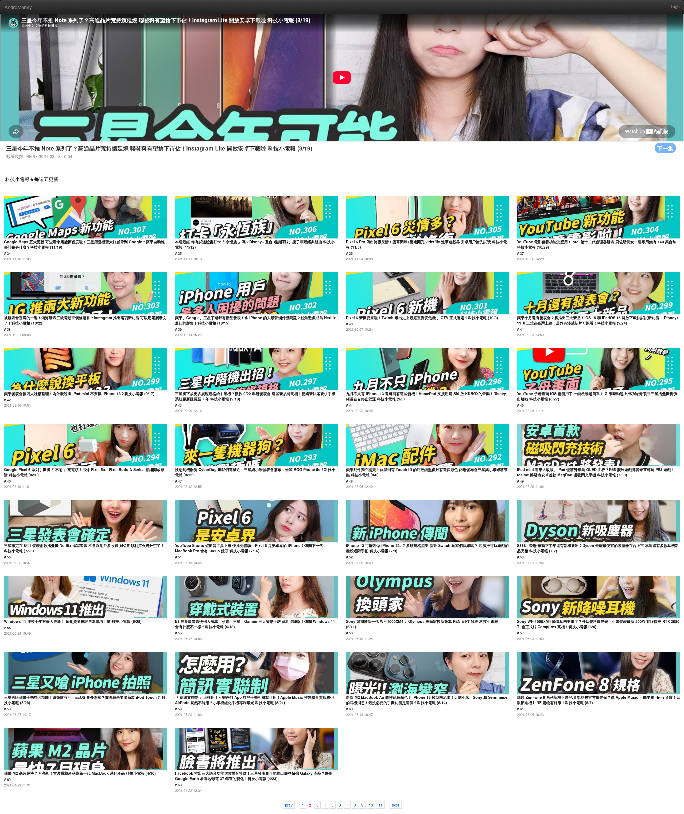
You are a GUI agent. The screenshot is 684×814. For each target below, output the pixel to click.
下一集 (665, 148)
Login (675, 7)
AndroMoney (18, 6)
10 (371, 805)
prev (289, 805)
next (395, 805)
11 (380, 805)
